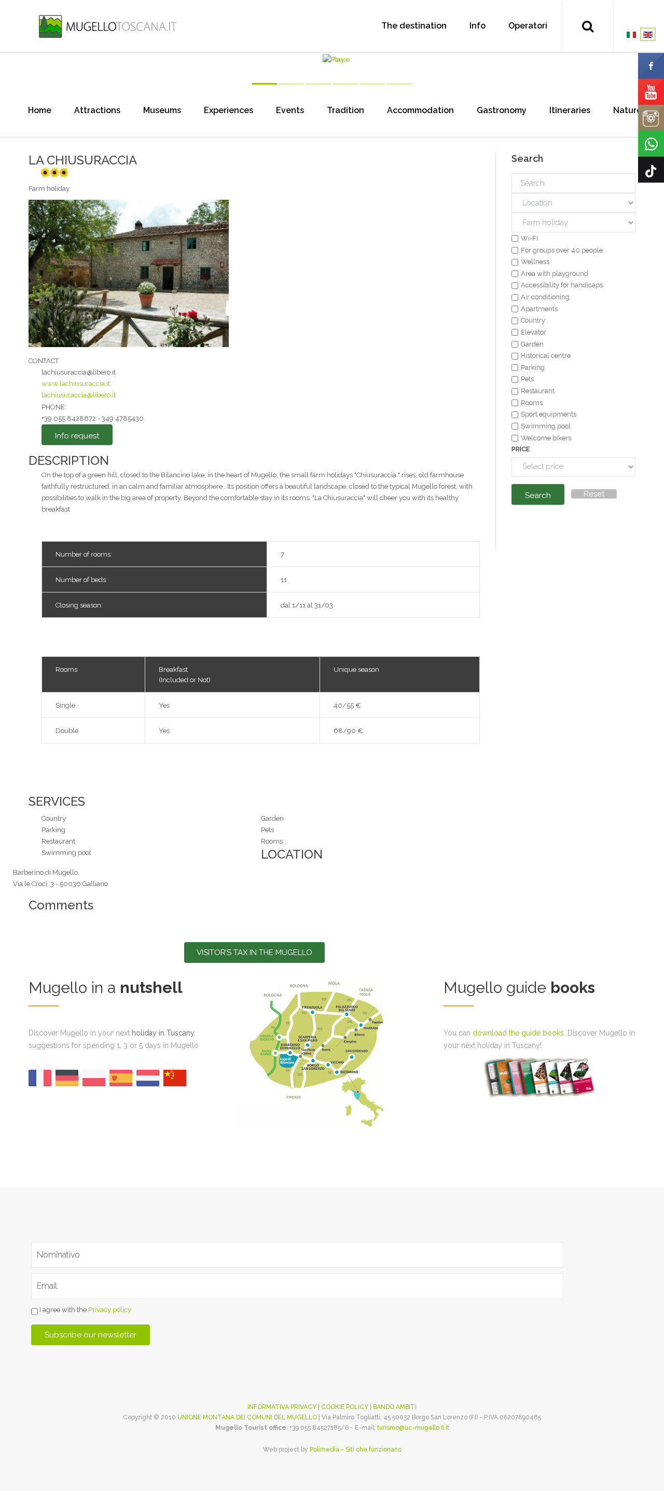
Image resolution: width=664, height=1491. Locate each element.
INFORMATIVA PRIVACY (281, 1407)
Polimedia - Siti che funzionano (356, 1449)
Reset (594, 494)
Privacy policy (109, 1310)
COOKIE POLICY (344, 1407)
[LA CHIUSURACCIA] (129, 273)
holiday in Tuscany (163, 1033)
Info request (77, 435)
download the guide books (518, 1033)
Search (538, 495)
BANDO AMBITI (395, 1407)
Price (520, 449)
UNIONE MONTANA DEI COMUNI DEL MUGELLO (247, 1417)
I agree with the (84, 1310)
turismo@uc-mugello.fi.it (413, 1427)
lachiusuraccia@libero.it (79, 395)
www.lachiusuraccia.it (76, 384)
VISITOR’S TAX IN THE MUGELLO (254, 952)
